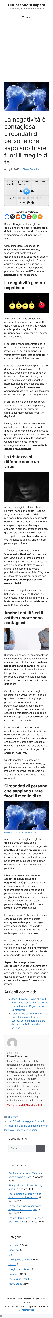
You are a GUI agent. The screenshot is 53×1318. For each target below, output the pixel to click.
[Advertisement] (26, 49)
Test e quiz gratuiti (19, 1279)
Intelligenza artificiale (20, 1259)
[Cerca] (40, 1148)
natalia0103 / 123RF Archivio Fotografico (21, 832)
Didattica (13, 1250)
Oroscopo (13, 1274)
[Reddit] (18, 216)
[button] (1, 1316)
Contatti (26, 1302)
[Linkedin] (23, 216)
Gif (10, 1254)
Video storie (15, 1283)
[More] (40, 216)
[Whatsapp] (34, 216)
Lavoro (12, 1264)
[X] (12, 216)
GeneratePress (26, 1309)
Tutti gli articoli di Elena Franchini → (26, 1105)
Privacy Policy (39, 1299)
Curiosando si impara (26, 5)
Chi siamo (10, 1299)
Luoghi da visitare (18, 1269)
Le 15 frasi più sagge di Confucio (26, 1121)
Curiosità (13, 1117)
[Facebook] (7, 216)
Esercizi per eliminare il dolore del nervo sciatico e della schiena (28, 1024)
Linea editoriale (24, 1299)
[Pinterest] (29, 216)
